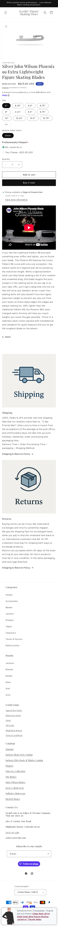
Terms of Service (14, 639)
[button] (6, 13)
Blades (9, 607)
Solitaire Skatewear (15, 793)
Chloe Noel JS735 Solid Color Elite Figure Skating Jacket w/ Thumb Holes (33, 917)
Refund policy (12, 645)
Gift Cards (10, 725)
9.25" (19, 112)
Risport (9, 765)
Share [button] (8, 337)
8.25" (18, 105)
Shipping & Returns (14, 730)
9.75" (43, 112)
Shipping (5, 87)
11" (8, 125)
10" (7, 118)
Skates (9, 595)
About (8, 720)
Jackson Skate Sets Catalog (19, 754)
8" (6, 105)
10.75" (46, 118)
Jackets (10, 614)
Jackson (10, 663)
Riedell (9, 676)
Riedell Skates (13, 799)
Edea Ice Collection (15, 771)
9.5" (30, 112)
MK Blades (11, 776)
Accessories (12, 601)
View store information (16, 199)
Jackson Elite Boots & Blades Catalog (24, 760)
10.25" (19, 118)
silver (8, 135)
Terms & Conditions (14, 735)
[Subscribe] (48, 854)
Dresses (10, 620)
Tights (9, 626)
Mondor (9, 669)
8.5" (30, 105)
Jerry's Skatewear (15, 787)
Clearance (11, 633)
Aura (8, 695)
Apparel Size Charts (14, 710)
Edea (8, 682)
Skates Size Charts (13, 715)
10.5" (32, 118)
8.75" (43, 105)
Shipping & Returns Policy (16, 454)
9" (6, 112)
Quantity (6, 159)
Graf (8, 688)
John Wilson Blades (15, 782)
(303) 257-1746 (12, 832)
